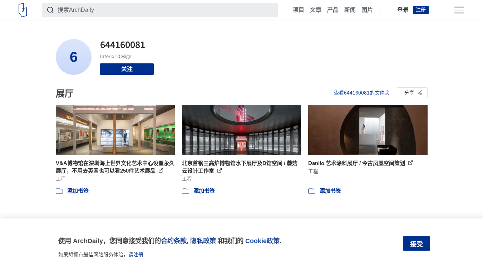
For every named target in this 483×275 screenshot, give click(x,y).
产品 (333, 10)
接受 (416, 244)
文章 (315, 10)
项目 (298, 10)
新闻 (350, 10)
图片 (367, 10)
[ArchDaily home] (23, 10)
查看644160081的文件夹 (362, 92)
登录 (403, 10)
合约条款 (174, 241)
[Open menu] (459, 10)
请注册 (135, 254)
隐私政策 (203, 241)
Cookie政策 (262, 241)
